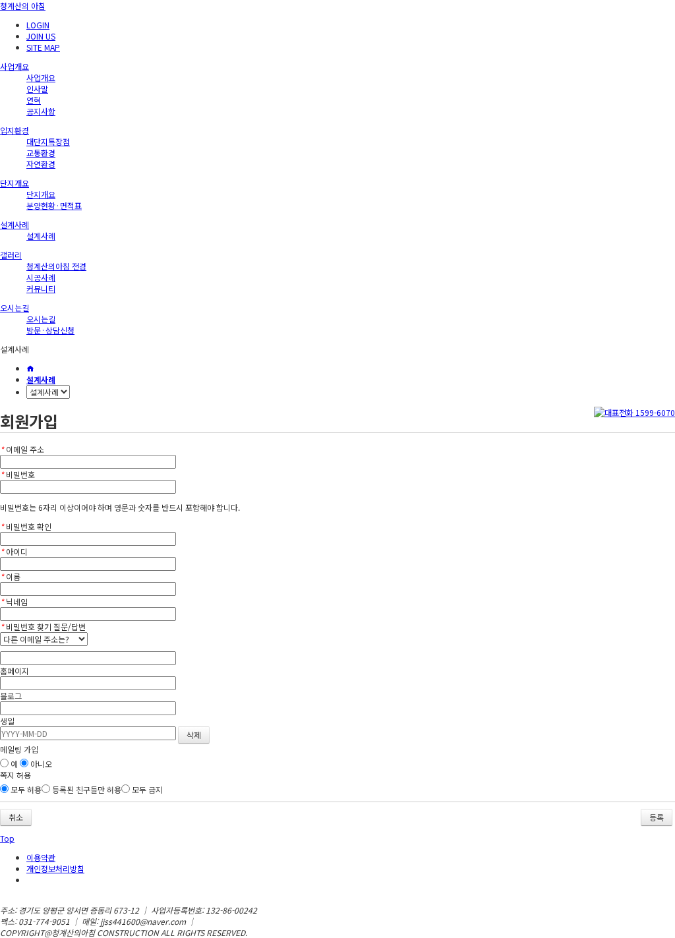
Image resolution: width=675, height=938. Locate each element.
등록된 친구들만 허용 (85, 789)
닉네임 (14, 601)
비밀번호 (17, 474)
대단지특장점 (48, 141)
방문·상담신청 (50, 330)
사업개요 (14, 66)
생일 (7, 720)
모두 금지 (146, 789)
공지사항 (40, 111)
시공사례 (40, 277)
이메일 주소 (22, 449)
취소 (16, 817)
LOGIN (37, 24)
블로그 (11, 695)
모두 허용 (25, 789)
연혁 (33, 99)
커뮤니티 (40, 288)
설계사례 (14, 224)
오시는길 (14, 307)
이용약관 (40, 857)
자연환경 (40, 163)
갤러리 (11, 254)
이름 (10, 576)
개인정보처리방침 (55, 868)
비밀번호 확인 (25, 526)
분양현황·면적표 (54, 205)
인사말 (37, 88)
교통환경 (40, 152)
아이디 (14, 551)
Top (7, 838)
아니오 (40, 763)
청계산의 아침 (22, 5)
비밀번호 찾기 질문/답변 (43, 626)
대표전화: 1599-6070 (234, 921)
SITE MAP (43, 47)
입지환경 (14, 130)
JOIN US (40, 36)
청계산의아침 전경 (56, 266)
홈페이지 (14, 670)
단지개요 (14, 183)
